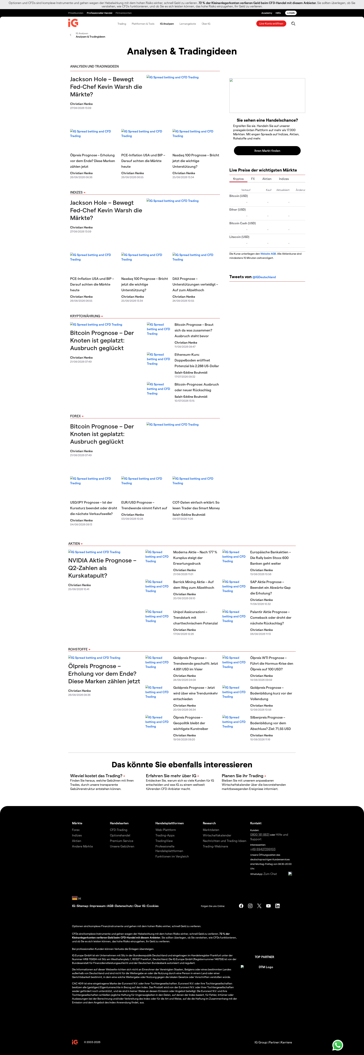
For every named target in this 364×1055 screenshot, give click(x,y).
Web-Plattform (165, 829)
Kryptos (238, 178)
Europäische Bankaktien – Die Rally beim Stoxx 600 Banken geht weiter (270, 557)
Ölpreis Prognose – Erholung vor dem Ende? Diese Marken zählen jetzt (92, 160)
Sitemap (82, 906)
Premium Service (121, 840)
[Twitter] (259, 906)
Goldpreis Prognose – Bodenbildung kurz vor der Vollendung (271, 693)
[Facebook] (241, 906)
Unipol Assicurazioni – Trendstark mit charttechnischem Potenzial (195, 617)
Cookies (152, 906)
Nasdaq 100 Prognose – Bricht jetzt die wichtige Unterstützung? (196, 160)
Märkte (77, 823)
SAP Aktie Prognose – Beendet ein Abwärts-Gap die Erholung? (270, 587)
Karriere (286, 1042)
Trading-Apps (164, 835)
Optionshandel (120, 835)
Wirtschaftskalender (217, 835)
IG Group (261, 1042)
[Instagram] (250, 906)
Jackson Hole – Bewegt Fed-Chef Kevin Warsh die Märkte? (106, 86)
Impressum (97, 906)
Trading (122, 23)
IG (73, 906)
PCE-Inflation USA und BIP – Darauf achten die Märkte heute (143, 160)
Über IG (206, 23)
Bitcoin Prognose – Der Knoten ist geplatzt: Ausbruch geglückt (102, 340)
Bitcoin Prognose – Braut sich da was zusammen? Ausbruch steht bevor (194, 330)
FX (253, 178)
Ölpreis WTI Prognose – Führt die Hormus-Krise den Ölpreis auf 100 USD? (271, 663)
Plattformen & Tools (143, 23)
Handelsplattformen (169, 823)
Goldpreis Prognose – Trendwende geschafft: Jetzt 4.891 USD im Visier (195, 663)
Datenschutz (124, 906)
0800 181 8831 (259, 834)
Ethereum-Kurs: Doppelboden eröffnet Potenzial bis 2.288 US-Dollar (197, 360)
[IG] (73, 24)
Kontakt (255, 823)
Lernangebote (188, 23)
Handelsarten (119, 823)
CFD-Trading (118, 829)
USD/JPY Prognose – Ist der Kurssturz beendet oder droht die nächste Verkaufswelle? (93, 508)
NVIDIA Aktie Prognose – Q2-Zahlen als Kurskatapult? (102, 567)
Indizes (76, 192)
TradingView (164, 840)
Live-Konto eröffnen (271, 23)
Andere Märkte (82, 846)
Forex (75, 416)
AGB (110, 906)
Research (209, 823)
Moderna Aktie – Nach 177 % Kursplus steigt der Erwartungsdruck (195, 557)
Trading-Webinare (215, 846)
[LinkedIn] (277, 906)
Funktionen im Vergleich (172, 856)
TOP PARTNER (264, 957)
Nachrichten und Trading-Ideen (224, 840)
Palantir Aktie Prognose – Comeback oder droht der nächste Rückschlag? (270, 617)
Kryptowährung (85, 316)
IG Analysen (167, 23)
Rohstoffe (78, 649)
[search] (293, 23)
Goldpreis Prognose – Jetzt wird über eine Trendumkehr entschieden (195, 693)
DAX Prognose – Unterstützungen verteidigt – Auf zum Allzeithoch (195, 284)
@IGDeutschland (264, 277)
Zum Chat (270, 873)
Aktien (266, 178)
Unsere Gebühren (122, 846)
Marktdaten (211, 829)
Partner (274, 1042)
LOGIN (291, 12)
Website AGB (268, 253)
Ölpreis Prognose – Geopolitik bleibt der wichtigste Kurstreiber (190, 723)
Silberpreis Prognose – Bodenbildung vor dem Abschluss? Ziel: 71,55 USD (270, 723)
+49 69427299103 (262, 849)
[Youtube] (268, 906)
